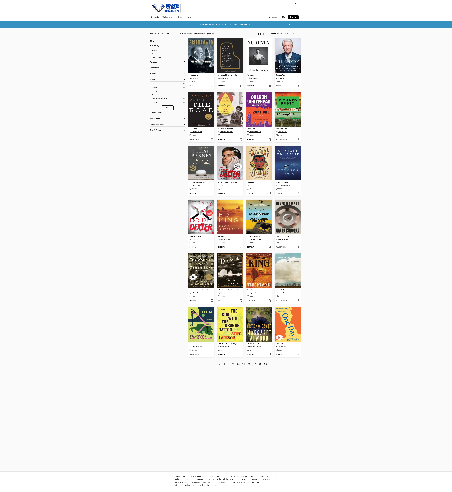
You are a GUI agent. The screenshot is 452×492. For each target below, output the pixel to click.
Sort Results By (276, 33)
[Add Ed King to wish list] (240, 247)
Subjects (155, 17)
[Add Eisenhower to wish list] (211, 86)
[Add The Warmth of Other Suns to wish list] (211, 300)
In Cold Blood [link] (281, 290)
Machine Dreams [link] (253, 236)
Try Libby (204, 24)
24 (238, 364)
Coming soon (156, 58)
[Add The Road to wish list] (211, 139)
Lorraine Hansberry (226, 132)
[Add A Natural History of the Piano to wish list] (240, 86)
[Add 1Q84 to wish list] (211, 354)
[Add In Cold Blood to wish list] (298, 300)
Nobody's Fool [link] (282, 129)
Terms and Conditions (216, 476)
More (168, 108)
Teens (188, 17)
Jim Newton (195, 78)
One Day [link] (279, 344)
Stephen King (253, 293)
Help (296, 3)
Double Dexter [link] (195, 236)
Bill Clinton (281, 78)
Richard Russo (282, 132)
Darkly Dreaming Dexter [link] (227, 182)
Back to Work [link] (281, 75)
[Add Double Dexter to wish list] (211, 247)
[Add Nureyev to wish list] (269, 86)
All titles (154, 50)
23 (233, 364)
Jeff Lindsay (224, 185)
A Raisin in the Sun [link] (225, 129)
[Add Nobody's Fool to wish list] (298, 139)
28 (260, 364)
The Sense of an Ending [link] (199, 182)
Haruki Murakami (197, 347)
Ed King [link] (221, 236)
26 (249, 364)
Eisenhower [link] (194, 75)
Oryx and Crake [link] (253, 344)
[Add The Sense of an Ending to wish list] (211, 193)
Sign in (293, 17)
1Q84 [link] (191, 344)
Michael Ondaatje (284, 185)
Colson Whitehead (255, 132)
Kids (180, 17)
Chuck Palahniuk (254, 185)
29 (265, 364)
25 (243, 364)
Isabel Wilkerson (196, 293)
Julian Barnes (195, 185)
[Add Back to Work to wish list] (298, 86)
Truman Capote (283, 293)
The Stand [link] (251, 290)
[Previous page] (220, 364)
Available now (156, 54)
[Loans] (283, 17)
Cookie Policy (212, 485)
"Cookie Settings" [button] (207, 482)
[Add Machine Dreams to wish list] (269, 247)
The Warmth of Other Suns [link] (200, 290)
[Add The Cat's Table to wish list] (298, 193)
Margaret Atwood (255, 347)
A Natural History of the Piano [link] (229, 75)
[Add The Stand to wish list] (269, 300)
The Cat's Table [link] (282, 182)
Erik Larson (224, 293)
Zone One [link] (251, 129)
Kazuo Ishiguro (283, 239)
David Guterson (225, 239)
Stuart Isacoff (224, 78)
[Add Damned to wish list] (269, 193)
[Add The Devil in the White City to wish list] (240, 300)
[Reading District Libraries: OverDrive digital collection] (166, 8)
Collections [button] (167, 17)
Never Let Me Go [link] (282, 236)
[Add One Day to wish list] (298, 354)
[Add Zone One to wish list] (269, 139)
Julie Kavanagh (254, 78)
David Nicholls (282, 347)
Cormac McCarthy (197, 132)
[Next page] (270, 364)
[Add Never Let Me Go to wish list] (298, 247)
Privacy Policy (234, 476)
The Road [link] (193, 129)
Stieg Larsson (224, 347)
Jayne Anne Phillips (255, 239)
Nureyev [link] (250, 75)
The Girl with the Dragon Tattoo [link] (229, 344)
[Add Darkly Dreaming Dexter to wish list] (240, 193)
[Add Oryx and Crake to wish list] (269, 354)
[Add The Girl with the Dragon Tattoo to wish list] (240, 354)
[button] (272, 17)
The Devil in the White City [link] (229, 290)
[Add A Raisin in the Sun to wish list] (240, 139)
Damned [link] (250, 182)
